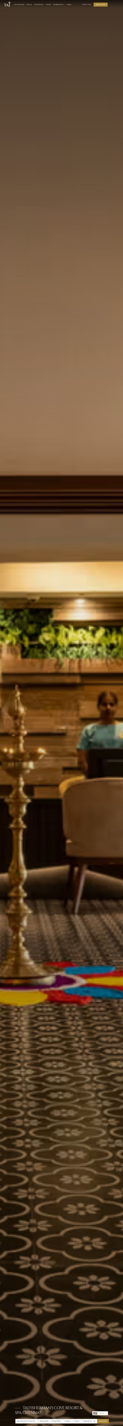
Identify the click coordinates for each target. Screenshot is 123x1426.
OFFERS (48, 4)
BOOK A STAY (100, 4)
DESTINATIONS (19, 4)
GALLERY (102, 1413)
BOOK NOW (103, 1421)
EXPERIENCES (39, 4)
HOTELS (29, 4)
